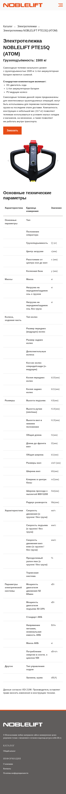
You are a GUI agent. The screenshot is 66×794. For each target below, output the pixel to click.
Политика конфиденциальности (15, 773)
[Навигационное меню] (60, 5)
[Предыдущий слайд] (8, 161)
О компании (8, 764)
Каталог (7, 26)
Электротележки (27, 26)
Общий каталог (9, 751)
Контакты (7, 769)
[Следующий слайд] (58, 161)
